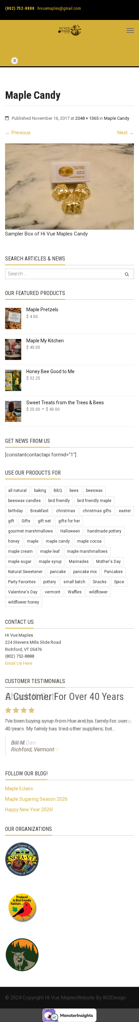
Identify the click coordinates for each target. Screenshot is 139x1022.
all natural (17, 490)
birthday (15, 510)
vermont (52, 592)
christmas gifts (97, 510)
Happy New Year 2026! (29, 809)
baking (40, 490)
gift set (44, 521)
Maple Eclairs (19, 788)
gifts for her (69, 521)
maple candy (58, 541)
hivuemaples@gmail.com (59, 8)
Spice (119, 582)
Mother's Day (108, 561)
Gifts (26, 521)
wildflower (98, 592)
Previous (18, 133)
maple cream (20, 551)
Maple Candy (116, 118)
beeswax (94, 490)
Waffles (75, 592)
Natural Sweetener (25, 571)
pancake (58, 571)
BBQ (58, 490)
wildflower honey (23, 602)
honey (14, 541)
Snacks (100, 582)
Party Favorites (22, 582)
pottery (49, 582)
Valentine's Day (22, 592)
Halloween (70, 531)
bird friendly (59, 500)
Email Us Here (18, 663)
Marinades (79, 561)
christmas (65, 510)
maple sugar (19, 561)
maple (32, 541)
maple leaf (50, 551)
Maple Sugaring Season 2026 (36, 799)
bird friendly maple (94, 500)
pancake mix (85, 571)
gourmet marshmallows (30, 531)
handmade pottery (104, 531)
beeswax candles (24, 500)
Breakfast (39, 510)
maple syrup (50, 561)
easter (125, 510)
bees (74, 490)
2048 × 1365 (87, 118)
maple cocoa (89, 541)
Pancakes (113, 571)
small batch (74, 582)
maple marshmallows (87, 551)
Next (125, 133)
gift (11, 521)
